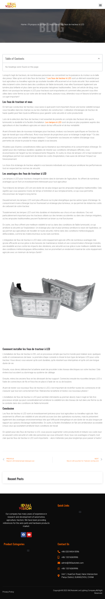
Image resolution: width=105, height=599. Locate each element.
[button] (100, 5)
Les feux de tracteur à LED (59, 78)
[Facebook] (23, 534)
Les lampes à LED (53, 122)
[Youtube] (29, 534)
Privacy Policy (8, 592)
